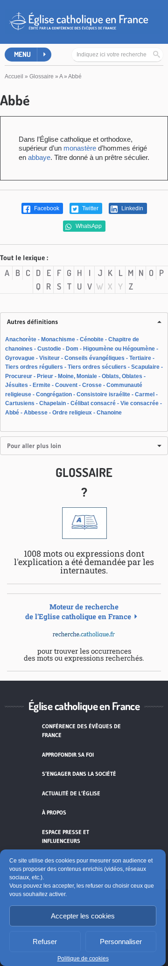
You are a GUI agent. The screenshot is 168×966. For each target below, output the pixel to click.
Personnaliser (121, 941)
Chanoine (109, 412)
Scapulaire (145, 367)
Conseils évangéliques (94, 358)
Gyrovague (20, 358)
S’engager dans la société (79, 773)
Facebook (46, 208)
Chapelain (52, 403)
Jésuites (16, 385)
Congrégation (54, 394)
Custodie (49, 348)
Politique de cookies (83, 958)
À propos (54, 812)
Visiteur (49, 358)
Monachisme (58, 339)
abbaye (39, 157)
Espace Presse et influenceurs (65, 836)
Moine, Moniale (77, 376)
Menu (22, 54)
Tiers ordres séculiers (97, 367)
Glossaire (41, 76)
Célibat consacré (93, 403)
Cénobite (92, 339)
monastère (79, 148)
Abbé (12, 412)
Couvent (66, 385)
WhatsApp (88, 226)
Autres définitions (32, 321)
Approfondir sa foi (68, 754)
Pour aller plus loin (34, 446)
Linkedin (131, 208)
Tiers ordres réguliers (34, 367)
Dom (72, 348)
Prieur (45, 376)
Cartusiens (20, 403)
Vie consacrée (139, 403)
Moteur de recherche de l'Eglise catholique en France (78, 611)
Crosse (92, 385)
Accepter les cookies (83, 916)
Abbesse (36, 412)
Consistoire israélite (103, 394)
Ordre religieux (72, 412)
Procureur (18, 376)
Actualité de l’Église (71, 793)
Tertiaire (140, 358)
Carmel (144, 394)
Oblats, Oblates (122, 376)
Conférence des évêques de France (81, 731)
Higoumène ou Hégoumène (119, 348)
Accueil (14, 76)
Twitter (89, 208)
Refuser (45, 941)
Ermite (41, 385)
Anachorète (20, 339)
